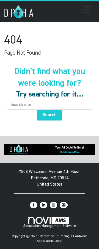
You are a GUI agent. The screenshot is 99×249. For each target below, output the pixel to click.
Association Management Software (49, 226)
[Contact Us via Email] (64, 205)
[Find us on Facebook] (33, 205)
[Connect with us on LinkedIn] (43, 205)
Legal (58, 241)
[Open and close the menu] (63, 10)
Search (49, 115)
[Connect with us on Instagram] (53, 205)
